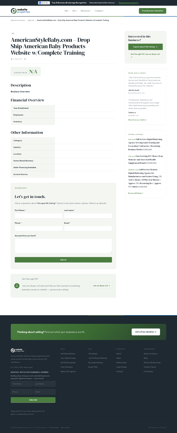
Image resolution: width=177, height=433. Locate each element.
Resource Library (151, 353)
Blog (146, 358)
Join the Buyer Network (97, 358)
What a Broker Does (152, 362)
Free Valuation (67, 367)
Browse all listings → (135, 193)
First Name (20, 210)
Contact (119, 371)
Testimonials (121, 362)
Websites (31, 20)
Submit (63, 260)
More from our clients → (137, 120)
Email (67, 223)
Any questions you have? (25, 235)
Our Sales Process (68, 358)
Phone (18, 223)
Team (118, 358)
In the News (148, 371)
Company (99, 11)
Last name (69, 210)
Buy (74, 11)
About (118, 353)
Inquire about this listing (144, 47)
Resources (85, 11)
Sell (66, 11)
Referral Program (68, 371)
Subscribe (33, 400)
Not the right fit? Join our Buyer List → (145, 55)
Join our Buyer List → (101, 286)
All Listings (92, 353)
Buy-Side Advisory (95, 362)
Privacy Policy (54, 427)
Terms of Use (65, 427)
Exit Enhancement (68, 362)
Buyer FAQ (92, 367)
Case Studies (121, 367)
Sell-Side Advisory (68, 353)
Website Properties (18, 20)
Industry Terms (150, 367)
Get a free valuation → (145, 332)
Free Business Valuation (152, 11)
